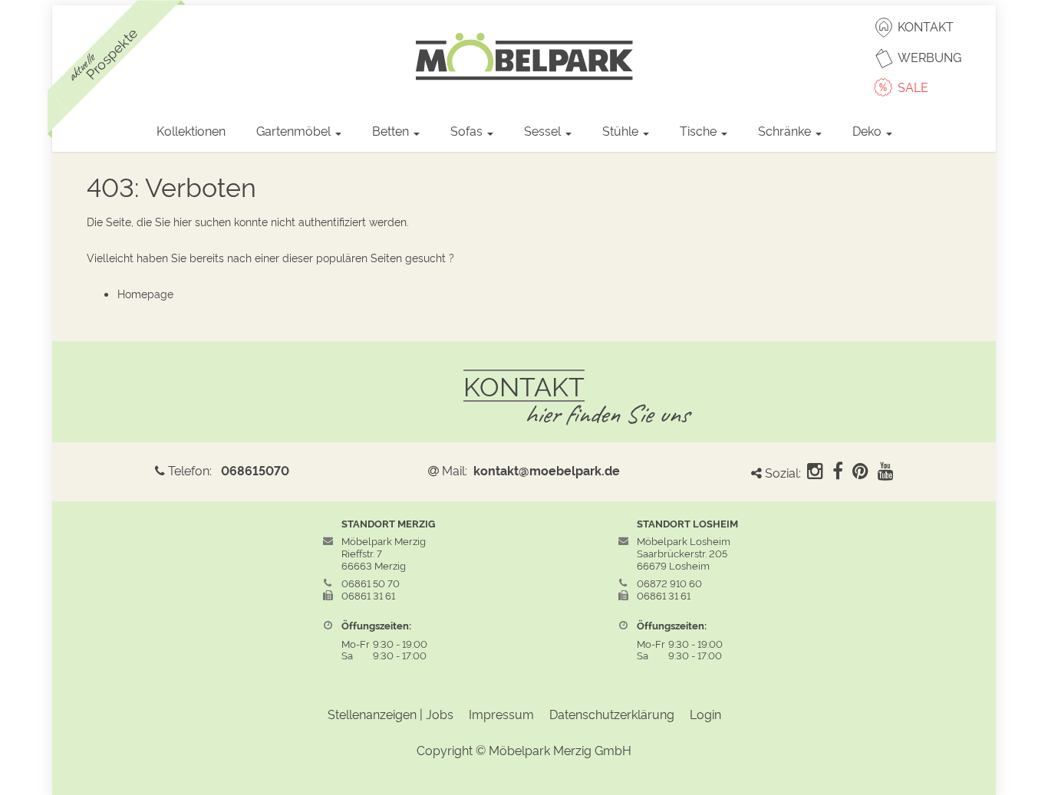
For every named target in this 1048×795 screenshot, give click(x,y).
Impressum (501, 713)
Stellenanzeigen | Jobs (390, 713)
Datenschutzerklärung (611, 713)
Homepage (145, 293)
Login (705, 713)
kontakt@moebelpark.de (546, 470)
